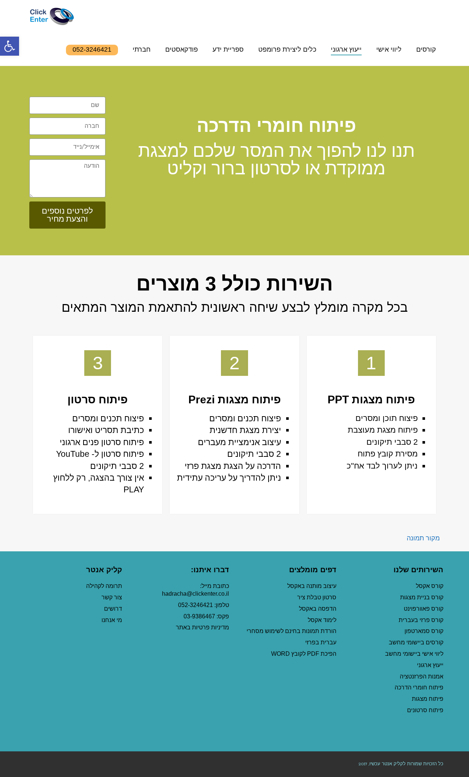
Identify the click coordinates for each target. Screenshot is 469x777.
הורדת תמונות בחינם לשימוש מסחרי (291, 631)
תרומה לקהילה (104, 586)
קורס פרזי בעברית (421, 620)
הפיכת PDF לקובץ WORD (303, 654)
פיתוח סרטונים (425, 710)
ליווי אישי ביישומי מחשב (414, 654)
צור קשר (111, 597)
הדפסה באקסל (317, 609)
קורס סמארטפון (424, 631)
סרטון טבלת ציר (316, 597)
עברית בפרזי (320, 642)
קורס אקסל (429, 586)
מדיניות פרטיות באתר (202, 627)
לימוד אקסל (322, 620)
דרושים (113, 609)
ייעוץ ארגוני (430, 665)
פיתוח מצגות (427, 699)
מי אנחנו (111, 620)
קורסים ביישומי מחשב (416, 642)
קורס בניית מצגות (421, 597)
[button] (9, 46)
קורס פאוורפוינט (422, 609)
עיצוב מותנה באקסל (311, 586)
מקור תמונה (423, 538)
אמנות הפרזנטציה (421, 676)
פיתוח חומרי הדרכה (419, 687)
